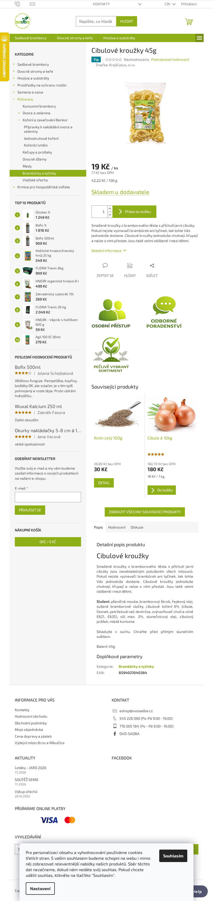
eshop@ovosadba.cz (136, 711)
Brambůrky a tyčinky (39, 173)
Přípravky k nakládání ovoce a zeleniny (48, 129)
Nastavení (40, 888)
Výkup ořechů (26, 791)
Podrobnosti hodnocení (170, 59)
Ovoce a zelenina (36, 113)
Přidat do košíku (138, 211)
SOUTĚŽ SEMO (26, 779)
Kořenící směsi (36, 145)
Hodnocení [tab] (116, 527)
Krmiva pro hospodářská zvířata (43, 187)
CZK (168, 4)
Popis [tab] (98, 527)
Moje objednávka (29, 729)
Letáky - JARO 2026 (30, 767)
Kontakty (101, 4)
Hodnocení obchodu (31, 716)
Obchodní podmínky (31, 723)
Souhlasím (173, 855)
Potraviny (25, 99)
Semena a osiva (30, 92)
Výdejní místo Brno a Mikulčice (40, 742)
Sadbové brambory (33, 64)
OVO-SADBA (129, 733)
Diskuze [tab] (137, 527)
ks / (47, 541)
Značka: (115, 65)
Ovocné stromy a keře (35, 71)
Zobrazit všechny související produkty (145, 512)
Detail (104, 482)
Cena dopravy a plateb (33, 736)
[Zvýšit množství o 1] (109, 209)
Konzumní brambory (39, 106)
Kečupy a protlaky (37, 152)
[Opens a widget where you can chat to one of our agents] (193, 891)
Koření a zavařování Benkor (45, 120)
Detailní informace (106, 250)
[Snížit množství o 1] (109, 215)
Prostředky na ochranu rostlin (41, 85)
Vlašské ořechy (35, 180)
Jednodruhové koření (41, 138)
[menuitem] (30, 38)
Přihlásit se (30, 510)
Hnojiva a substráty (33, 78)
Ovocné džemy (34, 159)
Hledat (126, 21)
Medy (27, 166)
